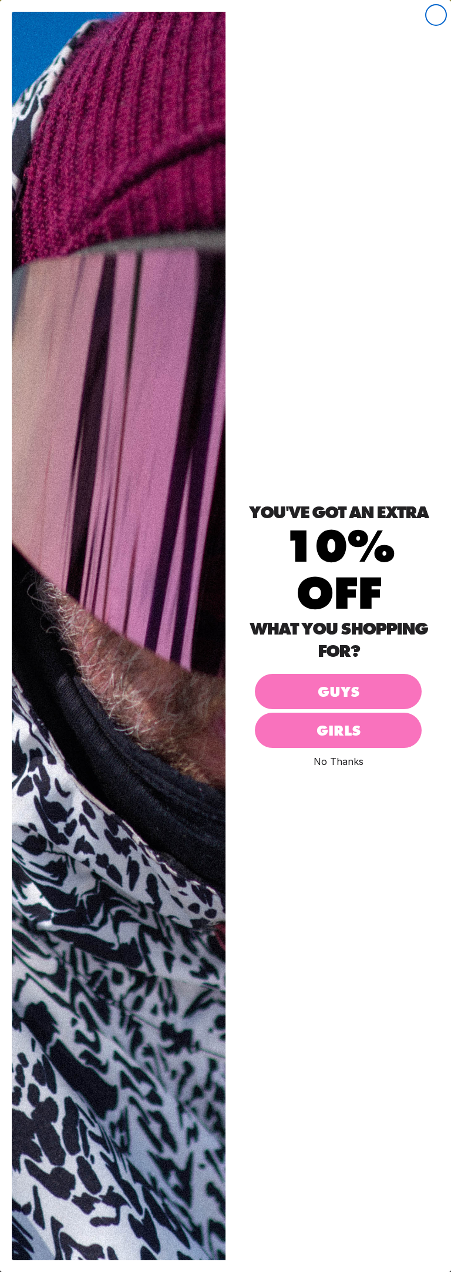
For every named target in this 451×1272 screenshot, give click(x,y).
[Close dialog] (436, 15)
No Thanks (339, 761)
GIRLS (339, 730)
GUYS (338, 692)
